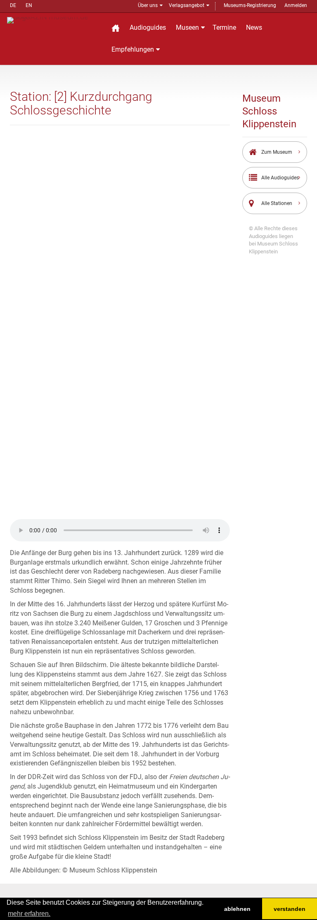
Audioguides (148, 27)
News (254, 27)
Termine (224, 27)
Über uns (148, 5)
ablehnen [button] (237, 909)
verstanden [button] (289, 909)
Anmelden (295, 5)
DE (13, 5)
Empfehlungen (132, 49)
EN (29, 5)
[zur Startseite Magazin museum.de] (53, 19)
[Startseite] (115, 28)
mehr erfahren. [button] (29, 913)
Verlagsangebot (186, 5)
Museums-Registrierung (250, 5)
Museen (187, 27)
